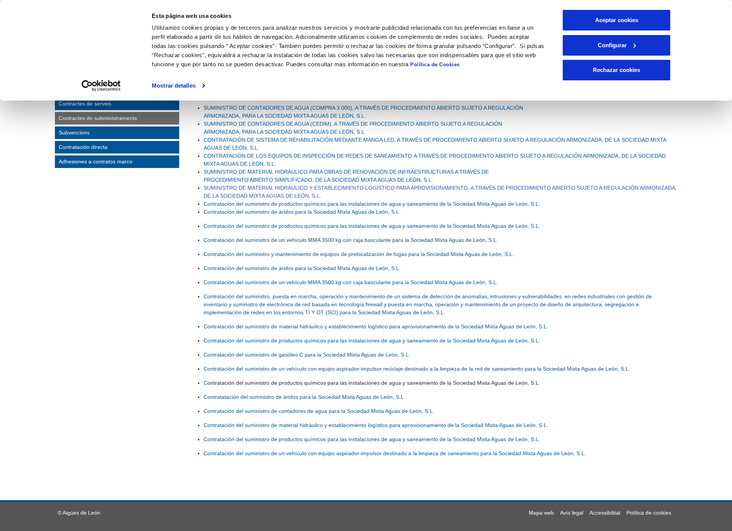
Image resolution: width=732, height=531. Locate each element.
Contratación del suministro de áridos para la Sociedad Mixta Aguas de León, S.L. (302, 268)
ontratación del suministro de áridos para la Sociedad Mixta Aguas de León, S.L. (304, 212)
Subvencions (74, 133)
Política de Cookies (435, 64)
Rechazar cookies (616, 70)
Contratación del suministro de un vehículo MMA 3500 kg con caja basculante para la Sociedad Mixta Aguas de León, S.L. (351, 240)
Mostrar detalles (174, 85)
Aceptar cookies (616, 20)
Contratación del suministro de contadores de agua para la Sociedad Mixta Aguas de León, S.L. (320, 411)
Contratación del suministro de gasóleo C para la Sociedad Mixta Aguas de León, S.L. (307, 355)
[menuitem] (541, 512)
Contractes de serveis (85, 104)
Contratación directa (83, 147)
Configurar (612, 45)
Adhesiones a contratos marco (95, 161)
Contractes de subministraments (98, 118)
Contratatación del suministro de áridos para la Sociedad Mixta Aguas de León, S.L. (304, 397)
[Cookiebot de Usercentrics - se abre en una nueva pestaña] (101, 85)
